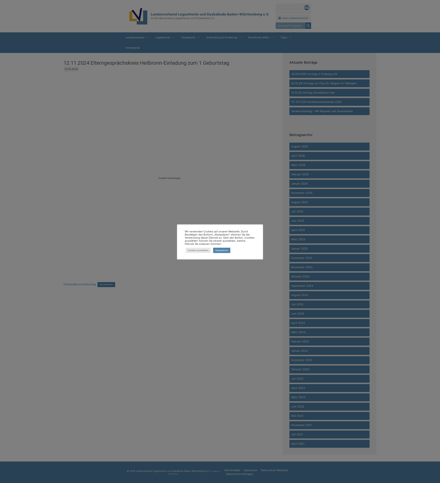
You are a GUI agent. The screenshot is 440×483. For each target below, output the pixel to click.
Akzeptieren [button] (221, 250)
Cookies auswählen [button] (198, 250)
